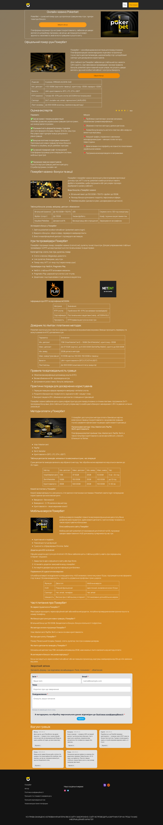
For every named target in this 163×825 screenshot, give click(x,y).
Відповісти (37, 745)
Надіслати (81, 718)
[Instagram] (65, 791)
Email (85, 676)
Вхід (124, 5)
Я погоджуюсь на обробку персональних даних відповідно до (80, 714)
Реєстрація (133, 5)
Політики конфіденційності (109, 714)
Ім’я (35, 676)
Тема (34, 685)
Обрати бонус (99, 76)
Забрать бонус (63, 25)
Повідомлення (40, 694)
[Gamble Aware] (108, 786)
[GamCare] (104, 786)
